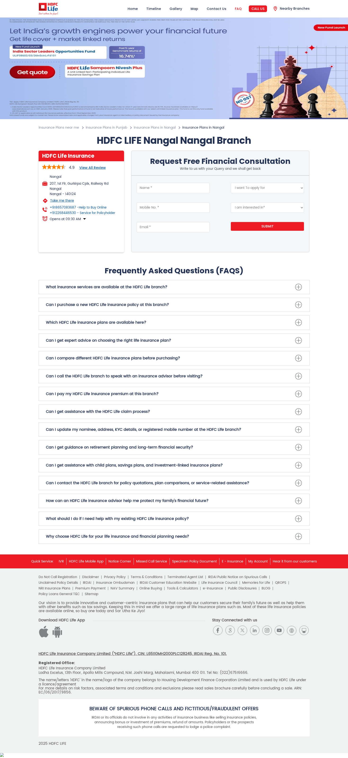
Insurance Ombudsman (115, 582)
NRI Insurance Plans (54, 588)
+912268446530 (82, 213)
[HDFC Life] (48, 8)
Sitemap (91, 594)
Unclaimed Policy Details (58, 582)
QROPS (280, 582)
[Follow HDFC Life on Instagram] (267, 630)
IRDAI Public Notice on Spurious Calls (237, 577)
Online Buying (150, 588)
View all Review (92, 167)
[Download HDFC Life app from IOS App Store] (56, 636)
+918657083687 (78, 207)
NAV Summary (122, 588)
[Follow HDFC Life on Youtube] (279, 630)
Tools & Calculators (182, 588)
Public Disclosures (242, 588)
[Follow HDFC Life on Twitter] (242, 630)
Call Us (257, 8)
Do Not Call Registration (58, 577)
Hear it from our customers (295, 561)
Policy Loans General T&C (59, 594)
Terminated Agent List (185, 577)
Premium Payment (90, 588)
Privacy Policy (115, 577)
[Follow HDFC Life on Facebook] (217, 630)
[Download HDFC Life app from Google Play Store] (44, 636)
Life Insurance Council (219, 582)
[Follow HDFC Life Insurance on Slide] (304, 630)
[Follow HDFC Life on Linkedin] (254, 630)
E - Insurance (232, 561)
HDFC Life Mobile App (86, 561)
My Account (258, 561)
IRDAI (87, 582)
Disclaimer (90, 577)
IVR (61, 561)
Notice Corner (119, 561)
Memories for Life (256, 582)
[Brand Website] (291, 630)
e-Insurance (213, 588)
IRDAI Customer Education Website (168, 582)
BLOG (266, 588)
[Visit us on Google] (230, 630)
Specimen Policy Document (194, 561)
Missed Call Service (151, 561)
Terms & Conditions (146, 577)
